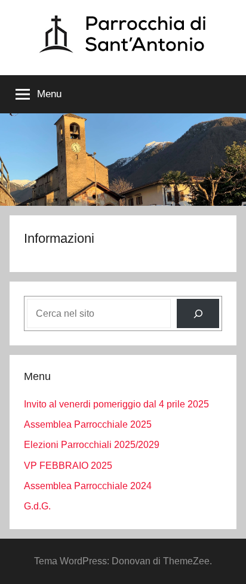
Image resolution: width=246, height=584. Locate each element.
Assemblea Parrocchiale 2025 (88, 424)
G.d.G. (37, 506)
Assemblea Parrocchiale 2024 (88, 486)
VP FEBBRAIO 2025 (68, 466)
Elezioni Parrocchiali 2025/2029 (91, 445)
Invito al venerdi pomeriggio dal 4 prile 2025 (116, 404)
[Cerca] (198, 313)
